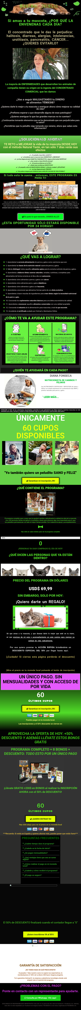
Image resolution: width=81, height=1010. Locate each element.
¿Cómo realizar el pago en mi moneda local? (40, 865)
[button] (60, 397)
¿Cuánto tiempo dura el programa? (39, 844)
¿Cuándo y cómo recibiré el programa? (41, 870)
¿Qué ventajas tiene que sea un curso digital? (39, 858)
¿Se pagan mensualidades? (36, 853)
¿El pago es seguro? (33, 875)
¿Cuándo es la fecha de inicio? (37, 848)
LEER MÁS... (51, 397)
